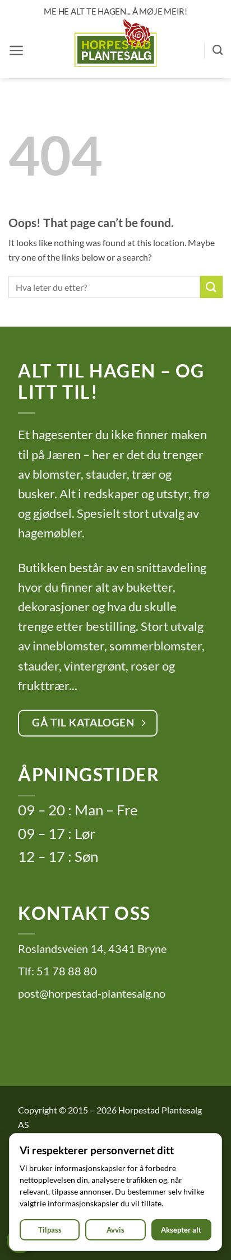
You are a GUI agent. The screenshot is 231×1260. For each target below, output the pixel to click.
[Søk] (217, 50)
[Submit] (211, 287)
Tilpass (50, 1230)
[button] (16, 50)
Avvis (115, 1230)
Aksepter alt (181, 1230)
